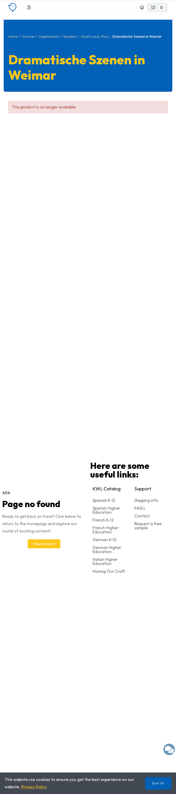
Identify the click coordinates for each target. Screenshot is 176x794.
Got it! (158, 783)
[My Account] (142, 7)
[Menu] (29, 7)
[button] (44, 543)
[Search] (132, 7)
